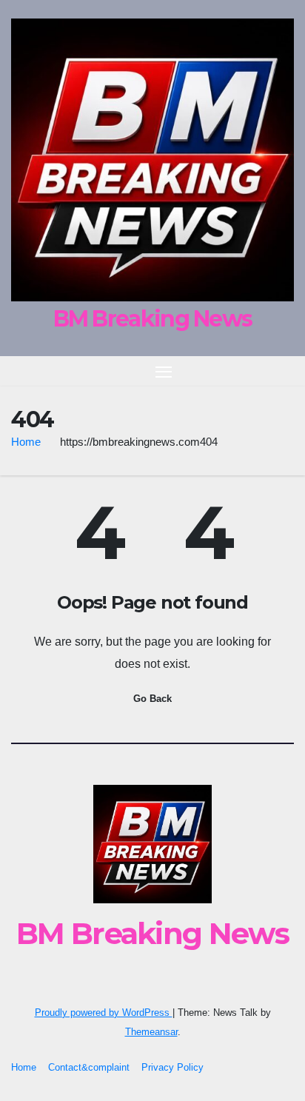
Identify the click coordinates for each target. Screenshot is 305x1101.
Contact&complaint (89, 1067)
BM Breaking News (152, 318)
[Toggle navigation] (163, 371)
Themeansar (151, 1031)
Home (26, 441)
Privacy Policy (172, 1067)
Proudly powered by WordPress (103, 1012)
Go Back (152, 698)
